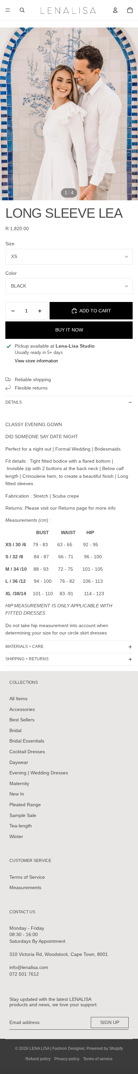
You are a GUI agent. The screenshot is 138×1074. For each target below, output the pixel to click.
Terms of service (98, 1059)
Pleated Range (25, 804)
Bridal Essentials (26, 741)
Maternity (19, 783)
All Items (18, 698)
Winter (16, 836)
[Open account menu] (115, 10)
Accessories (22, 709)
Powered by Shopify (104, 1048)
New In (16, 794)
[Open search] (22, 10)
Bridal (15, 730)
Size (9, 243)
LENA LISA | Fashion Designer (56, 1048)
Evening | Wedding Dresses (38, 772)
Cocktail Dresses (27, 751)
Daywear (18, 762)
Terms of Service (27, 877)
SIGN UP (109, 1022)
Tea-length (20, 825)
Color (11, 273)
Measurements (25, 887)
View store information (36, 360)
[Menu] (7, 10)
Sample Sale (22, 815)
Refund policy (38, 1059)
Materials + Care (24, 646)
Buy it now (69, 330)
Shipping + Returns (27, 659)
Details (13, 402)
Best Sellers (21, 719)
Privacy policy (66, 1059)
